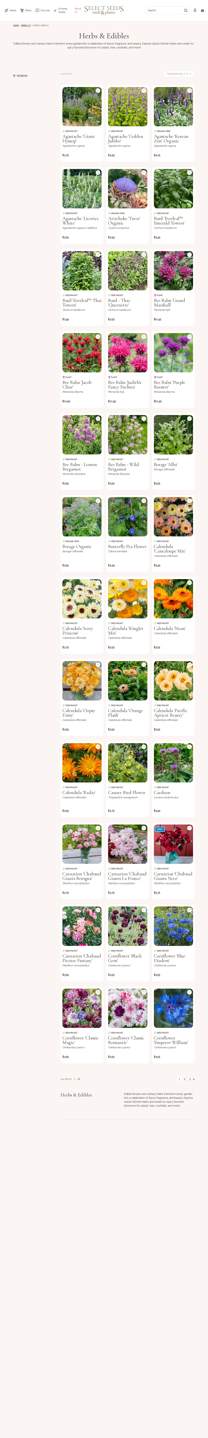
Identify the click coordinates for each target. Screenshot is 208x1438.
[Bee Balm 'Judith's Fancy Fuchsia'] (127, 352)
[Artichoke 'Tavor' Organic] (127, 188)
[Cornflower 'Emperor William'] (173, 1008)
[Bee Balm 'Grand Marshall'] (173, 270)
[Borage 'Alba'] (173, 434)
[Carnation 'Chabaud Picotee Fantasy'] (82, 926)
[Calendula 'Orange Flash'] (127, 680)
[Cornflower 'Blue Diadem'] (173, 926)
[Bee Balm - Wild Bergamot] (127, 434)
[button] (10, 10)
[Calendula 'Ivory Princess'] (82, 598)
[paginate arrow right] (193, 1079)
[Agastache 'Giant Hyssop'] (82, 106)
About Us (78, 10)
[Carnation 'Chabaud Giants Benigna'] (82, 844)
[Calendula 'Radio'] (82, 762)
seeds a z (26, 25)
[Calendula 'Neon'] (173, 598)
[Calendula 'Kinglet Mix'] (127, 598)
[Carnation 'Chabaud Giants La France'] (127, 844)
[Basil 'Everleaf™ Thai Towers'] (82, 270)
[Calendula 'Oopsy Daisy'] (82, 680)
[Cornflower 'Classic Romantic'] (127, 1008)
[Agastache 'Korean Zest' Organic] (173, 106)
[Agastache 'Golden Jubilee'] (127, 106)
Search (152, 10)
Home (16, 25)
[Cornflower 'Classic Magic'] (82, 1008)
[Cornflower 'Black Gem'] (127, 926)
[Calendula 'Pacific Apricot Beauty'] (173, 680)
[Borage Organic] (82, 516)
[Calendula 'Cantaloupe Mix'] (173, 516)
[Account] (195, 10)
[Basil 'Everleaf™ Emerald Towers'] (173, 188)
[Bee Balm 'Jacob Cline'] (82, 352)
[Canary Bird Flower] (127, 762)
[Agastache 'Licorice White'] (82, 188)
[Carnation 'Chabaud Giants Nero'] (173, 844)
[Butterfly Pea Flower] (127, 516)
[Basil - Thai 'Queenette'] (127, 270)
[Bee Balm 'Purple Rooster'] (173, 352)
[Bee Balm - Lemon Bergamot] (82, 434)
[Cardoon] (173, 762)
